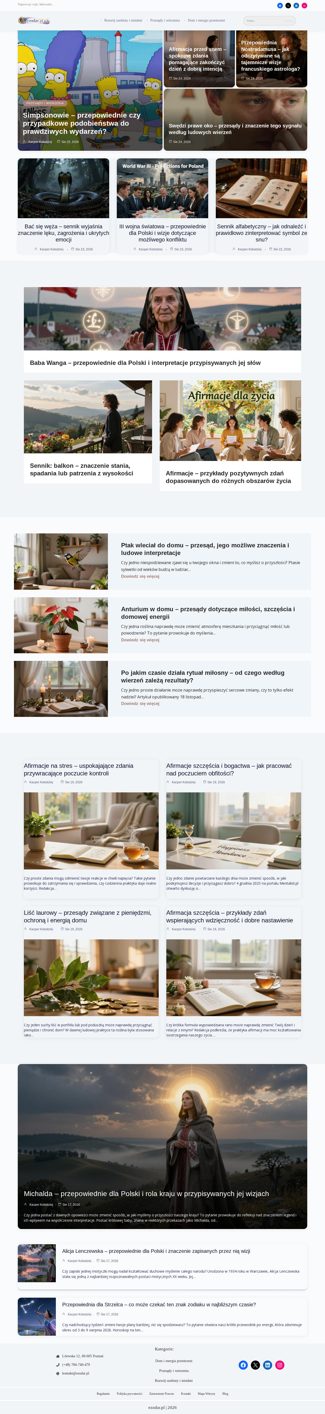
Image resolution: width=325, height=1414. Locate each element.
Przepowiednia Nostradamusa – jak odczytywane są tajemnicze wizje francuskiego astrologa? (270, 56)
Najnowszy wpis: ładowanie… (36, 4)
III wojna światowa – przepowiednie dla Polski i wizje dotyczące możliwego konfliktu (162, 233)
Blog (225, 1394)
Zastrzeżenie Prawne (161, 1394)
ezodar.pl (156, 1407)
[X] (288, 6)
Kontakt (186, 1394)
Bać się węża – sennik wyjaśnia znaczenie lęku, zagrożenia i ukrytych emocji (63, 233)
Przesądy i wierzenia (165, 20)
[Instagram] (304, 6)
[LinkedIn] (296, 6)
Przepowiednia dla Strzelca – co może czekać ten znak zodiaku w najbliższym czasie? (159, 1304)
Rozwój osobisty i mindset (123, 20)
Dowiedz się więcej (140, 576)
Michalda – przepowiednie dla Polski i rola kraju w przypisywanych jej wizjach (146, 1194)
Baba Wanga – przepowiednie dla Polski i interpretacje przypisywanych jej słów (145, 362)
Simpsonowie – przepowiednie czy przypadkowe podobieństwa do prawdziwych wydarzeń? (82, 123)
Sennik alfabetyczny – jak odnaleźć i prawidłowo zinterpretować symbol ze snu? (261, 233)
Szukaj (288, 20)
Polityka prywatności (129, 1394)
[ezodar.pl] (34, 20)
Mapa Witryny (206, 1394)
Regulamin (103, 1394)
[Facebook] (280, 6)
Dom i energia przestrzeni (206, 20)
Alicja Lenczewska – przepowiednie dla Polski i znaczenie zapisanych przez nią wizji (156, 1251)
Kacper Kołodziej (40, 142)
